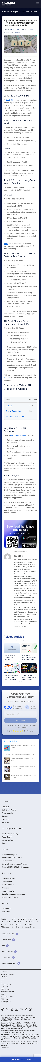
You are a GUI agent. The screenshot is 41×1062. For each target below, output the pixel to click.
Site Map (4, 977)
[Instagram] (12, 1010)
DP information (8, 885)
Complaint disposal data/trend (13, 894)
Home (4, 12)
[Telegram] (26, 1010)
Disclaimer (4, 972)
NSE (2, 979)
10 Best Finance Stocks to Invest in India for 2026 (23, 768)
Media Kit (5, 822)
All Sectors (15, 927)
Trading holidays (8, 878)
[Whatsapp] (30, 1010)
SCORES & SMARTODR (9, 996)
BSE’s (6, 243)
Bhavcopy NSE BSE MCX (12, 858)
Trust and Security (7, 992)
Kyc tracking (6, 909)
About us (5, 807)
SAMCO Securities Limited (10, 1015)
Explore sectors (8, 861)
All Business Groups (28, 927)
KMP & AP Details (9, 810)
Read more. (5, 1048)
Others (29, 924)
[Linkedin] (17, 1010)
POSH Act (4, 999)
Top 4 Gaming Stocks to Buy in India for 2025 (23, 776)
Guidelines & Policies (10, 897)
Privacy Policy (29, 725)
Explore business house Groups (14, 864)
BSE (2, 982)
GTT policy (5, 989)
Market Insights (12, 12)
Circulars (5, 888)
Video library (7, 837)
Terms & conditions (7, 974)
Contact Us (6, 912)
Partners (5, 819)
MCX (2, 994)
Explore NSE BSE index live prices (15, 867)
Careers (5, 816)
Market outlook (8, 840)
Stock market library (10, 834)
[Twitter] (7, 1010)
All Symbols (5, 927)
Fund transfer (7, 882)
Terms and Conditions (20, 727)
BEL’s (6, 311)
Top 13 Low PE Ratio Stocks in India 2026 (23, 747)
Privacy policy (6, 984)
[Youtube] (21, 1010)
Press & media (7, 813)
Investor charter (8, 891)
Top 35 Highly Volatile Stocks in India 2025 (19, 754)
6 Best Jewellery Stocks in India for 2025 (23, 759)
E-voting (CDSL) (6, 1001)
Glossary (5, 843)
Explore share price (9, 855)
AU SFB (7, 378)
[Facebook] (3, 1010)
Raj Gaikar (30, 29)
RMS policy (5, 987)
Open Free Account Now (20, 1059)
